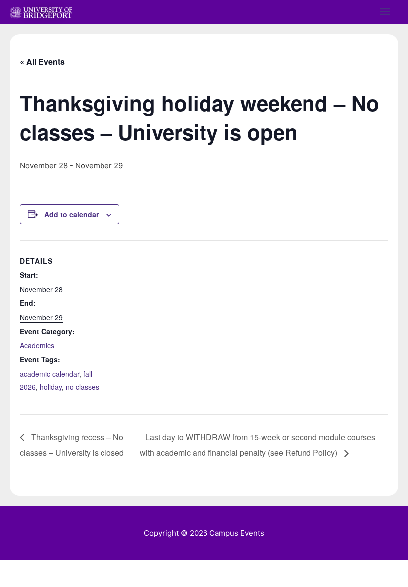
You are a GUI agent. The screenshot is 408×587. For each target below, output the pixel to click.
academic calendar (49, 374)
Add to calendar (71, 214)
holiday (51, 386)
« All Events (42, 61)
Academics (37, 345)
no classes (82, 386)
